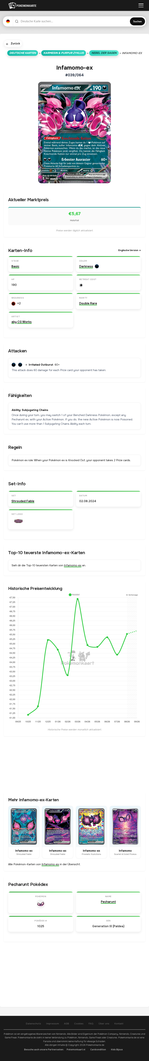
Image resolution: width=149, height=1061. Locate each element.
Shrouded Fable (22, 501)
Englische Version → (129, 250)
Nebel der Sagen (103, 53)
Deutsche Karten (22, 53)
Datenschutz (33, 1023)
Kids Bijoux (117, 1049)
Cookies (78, 1023)
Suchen (137, 21)
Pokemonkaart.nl (76, 1049)
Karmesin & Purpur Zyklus (63, 53)
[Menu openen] (141, 5)
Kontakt (118, 1023)
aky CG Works (21, 322)
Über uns (103, 1023)
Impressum (52, 1023)
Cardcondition (98, 1049)
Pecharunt (108, 902)
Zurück (13, 44)
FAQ (90, 1023)
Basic (15, 266)
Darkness (86, 266)
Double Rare (88, 303)
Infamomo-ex (72, 565)
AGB (66, 1023)
